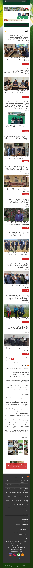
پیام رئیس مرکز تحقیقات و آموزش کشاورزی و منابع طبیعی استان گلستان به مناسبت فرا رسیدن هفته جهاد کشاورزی (17, 202)
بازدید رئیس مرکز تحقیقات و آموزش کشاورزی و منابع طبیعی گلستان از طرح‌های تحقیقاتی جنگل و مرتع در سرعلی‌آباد (17, 298)
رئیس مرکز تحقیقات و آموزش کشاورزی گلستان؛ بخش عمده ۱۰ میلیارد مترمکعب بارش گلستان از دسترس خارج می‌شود (16, 71)
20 (27, 362)
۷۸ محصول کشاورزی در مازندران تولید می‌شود (18, 504)
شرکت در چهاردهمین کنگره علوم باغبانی (20, 374)
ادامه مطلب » (25, 63)
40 (20, 362)
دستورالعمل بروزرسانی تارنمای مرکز (21, 532)
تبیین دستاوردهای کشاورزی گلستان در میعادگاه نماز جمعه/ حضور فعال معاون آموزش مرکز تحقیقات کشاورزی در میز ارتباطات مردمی (17, 169)
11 (9, 358)
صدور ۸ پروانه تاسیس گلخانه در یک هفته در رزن (18, 507)
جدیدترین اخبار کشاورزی (21, 477)
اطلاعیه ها (24, 365)
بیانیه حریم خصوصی (24, 529)
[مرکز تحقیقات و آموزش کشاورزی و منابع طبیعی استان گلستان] (16, 10)
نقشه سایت (25, 514)
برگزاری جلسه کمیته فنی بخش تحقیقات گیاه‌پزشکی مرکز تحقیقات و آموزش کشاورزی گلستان (17, 265)
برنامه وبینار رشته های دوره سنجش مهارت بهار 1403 (17, 387)
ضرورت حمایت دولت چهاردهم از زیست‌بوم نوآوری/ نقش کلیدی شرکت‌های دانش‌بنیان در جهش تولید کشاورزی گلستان (17, 38)
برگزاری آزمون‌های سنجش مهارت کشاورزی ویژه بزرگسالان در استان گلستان (18, 328)
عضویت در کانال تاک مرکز (23, 526)
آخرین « (14, 362)
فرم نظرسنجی (25, 519)
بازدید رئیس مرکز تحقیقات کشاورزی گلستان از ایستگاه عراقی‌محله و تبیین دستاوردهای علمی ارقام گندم (17, 234)
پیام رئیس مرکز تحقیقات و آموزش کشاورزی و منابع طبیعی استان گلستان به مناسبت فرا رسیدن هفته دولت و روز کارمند (16, 431)
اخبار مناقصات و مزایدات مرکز (22, 524)
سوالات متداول (25, 516)
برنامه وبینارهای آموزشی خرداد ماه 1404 (19, 372)
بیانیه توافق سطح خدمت (23, 534)
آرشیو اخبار (25, 521)
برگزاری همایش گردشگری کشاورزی (21, 389)
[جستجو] (5, 1)
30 (24, 362)
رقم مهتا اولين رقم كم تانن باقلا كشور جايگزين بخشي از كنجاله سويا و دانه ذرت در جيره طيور (17, 466)
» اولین (26, 357)
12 (9, 360)
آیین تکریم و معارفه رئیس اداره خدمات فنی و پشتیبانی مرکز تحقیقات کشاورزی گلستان (16, 138)
